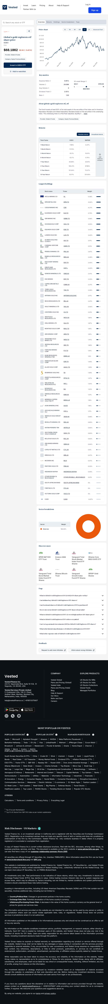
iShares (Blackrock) (12, 766)
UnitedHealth (51, 742)
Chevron (88, 746)
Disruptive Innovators (88, 779)
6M (80, 29)
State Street (27, 766)
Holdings (56, 22)
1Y (84, 29)
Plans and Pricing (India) (60, 688)
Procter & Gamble (54, 746)
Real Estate (17, 759)
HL (64, 196)
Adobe (7, 749)
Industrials (78, 776)
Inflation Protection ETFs (82, 759)
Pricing (42, 5)
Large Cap (18, 769)
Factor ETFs (20, 763)
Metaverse (31, 782)
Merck (15, 749)
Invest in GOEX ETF (18, 65)
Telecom (59, 772)
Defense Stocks (64, 786)
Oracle (66, 746)
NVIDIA (53, 739)
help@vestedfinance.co (14, 700)
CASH (66, 499)
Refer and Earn (57, 698)
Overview (41, 22)
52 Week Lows (10, 786)
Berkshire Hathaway (12, 742)
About (51, 5)
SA (64, 372)
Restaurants (29, 772)
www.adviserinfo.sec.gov (88, 849)
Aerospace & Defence (13, 772)
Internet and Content (45, 772)
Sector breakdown (67, 22)
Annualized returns (97, 134)
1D (65, 29)
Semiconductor (11, 776)
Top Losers (27, 789)
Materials (45, 776)
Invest (25, 5)
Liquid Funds (89, 756)
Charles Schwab (51, 766)
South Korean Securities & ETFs (17, 756)
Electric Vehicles (45, 782)
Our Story (54, 696)
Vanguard (94, 763)
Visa (41, 742)
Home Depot (77, 746)
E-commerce (60, 782)
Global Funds (85, 688)
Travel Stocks (79, 786)
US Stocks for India (87, 682)
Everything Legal (57, 800)
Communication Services (14, 782)
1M (75, 29)
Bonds (7, 759)
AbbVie (32, 749)
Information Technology (61, 776)
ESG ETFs (8, 763)
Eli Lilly (33, 742)
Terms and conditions (25, 800)
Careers (54, 701)
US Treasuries (29, 759)
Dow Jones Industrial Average (75, 763)
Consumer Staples (34, 779)
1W (70, 29)
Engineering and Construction (59, 769)
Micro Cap (77, 766)
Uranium (61, 756)
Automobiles (25, 776)
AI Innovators (10, 779)
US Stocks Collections (89, 685)
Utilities (35, 776)
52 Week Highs (74, 782)
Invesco (38, 766)
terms (38, 993)
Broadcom (9, 746)
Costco (24, 749)
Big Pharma (50, 786)
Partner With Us (29, 9)
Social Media (49, 779)
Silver (53, 756)
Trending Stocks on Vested (60, 789)
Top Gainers (86, 772)
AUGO (66, 405)
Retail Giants (38, 786)
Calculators (9, 800)
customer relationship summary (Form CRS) (49, 851)
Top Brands (65, 766)
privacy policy (50, 993)
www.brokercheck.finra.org (18, 860)
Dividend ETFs (64, 759)
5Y (89, 29)
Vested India (56, 685)
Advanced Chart (98, 29)
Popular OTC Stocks (82, 789)
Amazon (44, 739)
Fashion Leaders (89, 782)
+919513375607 (31, 700)
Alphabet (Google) (30, 739)
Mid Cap (8, 769)
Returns (49, 22)
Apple (7, 739)
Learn (34, 5)
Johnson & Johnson (24, 746)
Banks (96, 772)
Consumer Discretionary (67, 779)
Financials (89, 776)
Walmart (62, 742)
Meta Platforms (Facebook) (70, 739)
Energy (21, 779)
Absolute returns (83, 134)
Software (92, 769)
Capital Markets (72, 772)
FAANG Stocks (41, 789)
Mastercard (39, 746)
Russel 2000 (55, 763)
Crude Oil (44, 756)
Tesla (26, 742)
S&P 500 (31, 763)
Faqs (78, 22)
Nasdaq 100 (42, 763)
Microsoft (16, 739)
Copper (71, 756)
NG (65, 389)
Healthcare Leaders (12, 789)
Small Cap (88, 766)
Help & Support (63, 5)
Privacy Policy (42, 800)
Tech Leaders (25, 786)
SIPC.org (37, 860)
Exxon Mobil (90, 742)
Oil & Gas (40, 769)
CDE (65, 207)
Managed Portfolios (88, 690)
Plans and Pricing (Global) (61, 682)
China (35, 756)
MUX (65, 460)
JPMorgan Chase (75, 742)
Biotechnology (79, 769)
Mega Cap (30, 769)
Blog (52, 690)
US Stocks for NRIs (87, 680)
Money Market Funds (46, 759)
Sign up (94, 10)
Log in (87, 4)
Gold (79, 756)
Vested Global (56, 680)
